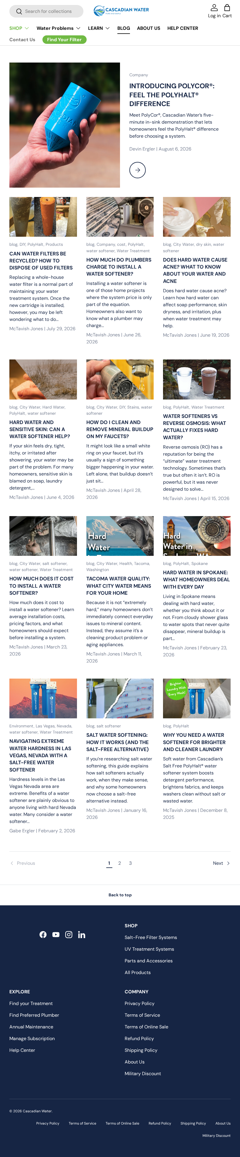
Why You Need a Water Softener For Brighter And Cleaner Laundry (194, 742)
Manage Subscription (32, 1038)
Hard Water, (54, 407)
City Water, (184, 244)
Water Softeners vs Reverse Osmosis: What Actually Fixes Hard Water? (194, 427)
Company (138, 74)
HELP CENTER (182, 28)
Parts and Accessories (149, 961)
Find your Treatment (31, 1003)
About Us (135, 1062)
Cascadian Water (37, 1111)
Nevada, (64, 726)
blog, (14, 244)
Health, (126, 563)
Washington (97, 569)
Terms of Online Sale (146, 1027)
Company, (107, 244)
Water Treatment (133, 250)
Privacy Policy (140, 1003)
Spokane (199, 563)
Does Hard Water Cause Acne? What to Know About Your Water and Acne (195, 270)
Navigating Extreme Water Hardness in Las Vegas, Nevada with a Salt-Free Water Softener (40, 755)
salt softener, (55, 563)
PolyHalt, (37, 244)
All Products (138, 972)
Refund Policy (139, 1038)
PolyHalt (181, 726)
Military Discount (143, 1073)
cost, (122, 244)
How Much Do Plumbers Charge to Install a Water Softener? (118, 267)
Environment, (22, 726)
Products (54, 244)
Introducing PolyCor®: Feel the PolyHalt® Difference (172, 95)
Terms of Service (142, 1015)
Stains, (134, 407)
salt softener (109, 726)
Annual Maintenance (31, 1027)
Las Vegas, (46, 726)
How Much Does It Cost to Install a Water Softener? (41, 585)
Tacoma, (142, 563)
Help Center (22, 1050)
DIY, (24, 244)
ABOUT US (148, 28)
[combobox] (46, 11)
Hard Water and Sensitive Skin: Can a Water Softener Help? (39, 429)
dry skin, (204, 244)
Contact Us (22, 40)
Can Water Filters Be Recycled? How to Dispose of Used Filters (41, 260)
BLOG (123, 28)
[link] (56, 863)
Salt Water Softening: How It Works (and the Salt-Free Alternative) (117, 742)
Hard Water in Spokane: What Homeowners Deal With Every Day (196, 579)
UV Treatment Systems (149, 949)
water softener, (101, 250)
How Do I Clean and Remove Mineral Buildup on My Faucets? (119, 429)
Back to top (120, 894)
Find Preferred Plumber (34, 1015)
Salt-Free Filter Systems (151, 937)
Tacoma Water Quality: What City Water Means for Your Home (118, 585)
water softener (42, 413)
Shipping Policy (141, 1050)
